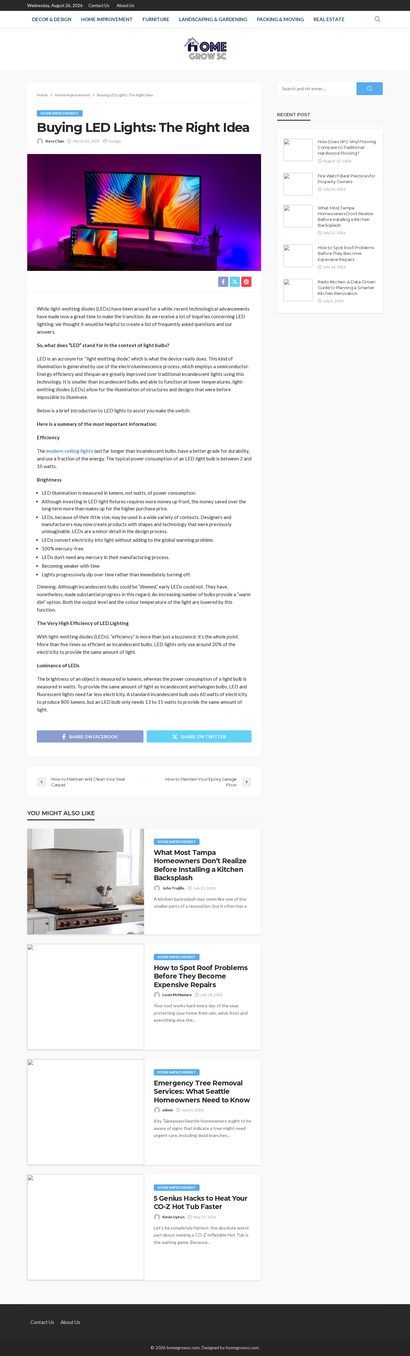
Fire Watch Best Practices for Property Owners (346, 178)
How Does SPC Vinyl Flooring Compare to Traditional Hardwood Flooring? (347, 147)
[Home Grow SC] (205, 48)
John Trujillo (173, 888)
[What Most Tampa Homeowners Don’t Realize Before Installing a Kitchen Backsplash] (85, 881)
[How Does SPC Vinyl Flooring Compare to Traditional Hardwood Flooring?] (298, 150)
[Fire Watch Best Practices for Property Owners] (298, 184)
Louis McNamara (177, 994)
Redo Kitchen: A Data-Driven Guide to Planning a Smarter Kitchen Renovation (346, 287)
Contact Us (98, 5)
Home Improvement (107, 19)
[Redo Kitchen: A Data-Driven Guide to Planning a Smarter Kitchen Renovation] (298, 290)
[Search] (377, 19)
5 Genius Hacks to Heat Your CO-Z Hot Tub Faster (200, 1202)
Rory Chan (54, 141)
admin (167, 1110)
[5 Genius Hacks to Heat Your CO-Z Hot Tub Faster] (85, 1227)
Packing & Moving (280, 19)
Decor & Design (51, 19)
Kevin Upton (173, 1216)
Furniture (156, 19)
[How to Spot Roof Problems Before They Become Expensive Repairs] (85, 997)
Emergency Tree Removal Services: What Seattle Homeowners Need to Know (202, 1091)
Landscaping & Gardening (213, 19)
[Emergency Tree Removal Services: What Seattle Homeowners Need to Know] (85, 1112)
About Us (125, 5)
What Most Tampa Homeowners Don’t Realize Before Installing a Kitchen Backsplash (200, 865)
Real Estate (329, 19)
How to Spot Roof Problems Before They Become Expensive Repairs (201, 976)
